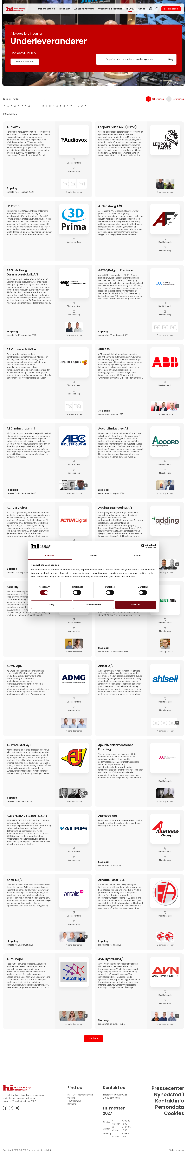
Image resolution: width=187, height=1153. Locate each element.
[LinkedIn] (11, 1109)
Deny (51, 604)
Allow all (135, 604)
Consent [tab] (49, 555)
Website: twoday (176, 1150)
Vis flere (93, 1038)
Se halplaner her (25, 61)
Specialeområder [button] (11, 99)
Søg (170, 59)
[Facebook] (5, 1109)
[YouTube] (17, 1109)
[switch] (77, 592)
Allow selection (93, 604)
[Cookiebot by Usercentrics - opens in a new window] (143, 546)
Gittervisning (158, 99)
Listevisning (178, 99)
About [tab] (137, 555)
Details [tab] (93, 555)
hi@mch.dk (115, 1098)
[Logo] (18, 9)
